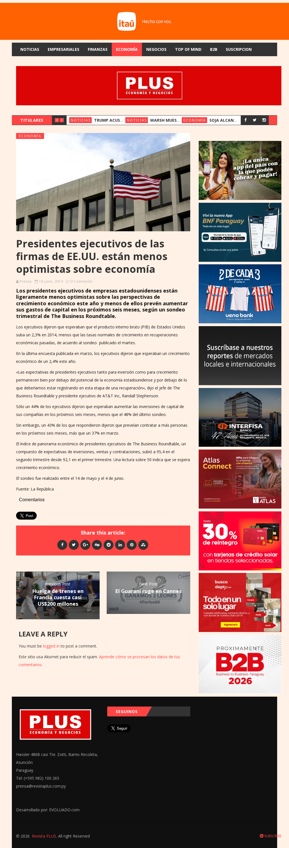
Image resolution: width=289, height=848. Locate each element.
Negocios (156, 49)
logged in (51, 646)
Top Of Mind (188, 49)
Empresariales (63, 49)
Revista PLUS (44, 836)
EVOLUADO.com (64, 809)
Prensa (26, 281)
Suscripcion (239, 49)
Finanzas (98, 49)
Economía (127, 49)
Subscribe (272, 836)
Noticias (29, 49)
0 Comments (81, 281)
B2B (213, 49)
